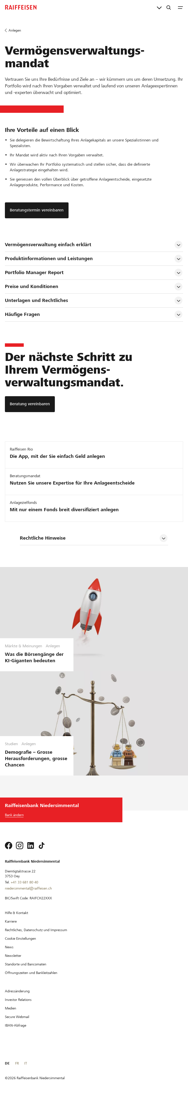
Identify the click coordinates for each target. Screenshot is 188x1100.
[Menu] (180, 7)
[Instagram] (19, 845)
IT (25, 1063)
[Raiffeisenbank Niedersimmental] (20, 7)
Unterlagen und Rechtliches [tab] (36, 300)
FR (17, 1063)
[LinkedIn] (30, 845)
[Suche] (168, 7)
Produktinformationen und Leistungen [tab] (49, 258)
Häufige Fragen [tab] (22, 314)
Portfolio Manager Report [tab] (34, 272)
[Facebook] (8, 845)
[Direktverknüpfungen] (159, 7)
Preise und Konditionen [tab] (31, 286)
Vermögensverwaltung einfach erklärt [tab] (48, 244)
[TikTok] (41, 845)
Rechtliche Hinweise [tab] (43, 538)
